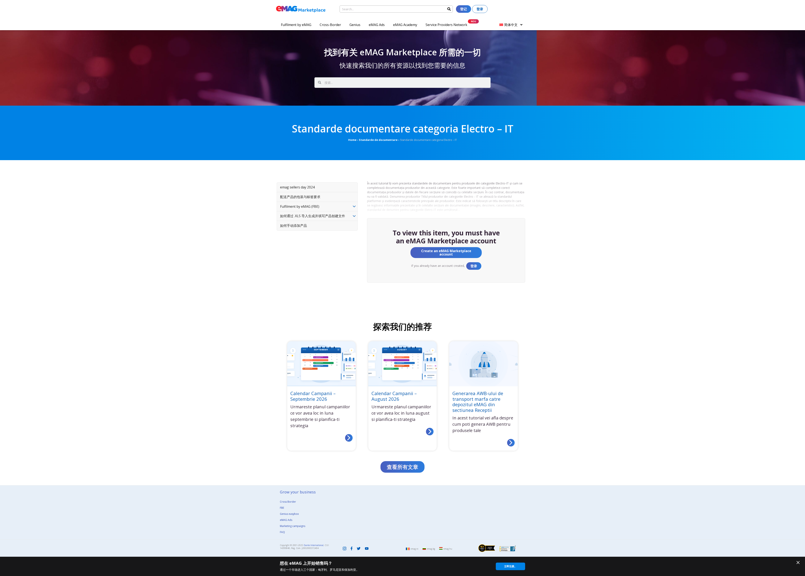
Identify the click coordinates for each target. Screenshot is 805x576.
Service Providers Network (446, 24)
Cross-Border (330, 24)
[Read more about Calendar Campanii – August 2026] (430, 431)
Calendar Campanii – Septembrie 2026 (313, 396)
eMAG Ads (377, 24)
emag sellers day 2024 (297, 187)
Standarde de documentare (378, 140)
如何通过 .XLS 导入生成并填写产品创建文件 (312, 216)
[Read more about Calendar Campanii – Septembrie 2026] (349, 438)
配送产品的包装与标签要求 (300, 197)
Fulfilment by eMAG (296, 24)
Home (352, 140)
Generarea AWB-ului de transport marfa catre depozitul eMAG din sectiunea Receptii (477, 401)
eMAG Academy (405, 24)
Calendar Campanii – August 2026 (394, 396)
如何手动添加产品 (293, 225)
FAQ (282, 532)
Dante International (313, 545)
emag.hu (448, 548)
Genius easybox (289, 514)
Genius (354, 24)
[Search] (449, 9)
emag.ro (414, 548)
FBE (282, 508)
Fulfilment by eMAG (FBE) (299, 206)
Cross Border (288, 501)
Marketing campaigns (292, 526)
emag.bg (431, 548)
